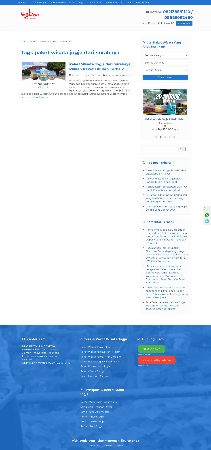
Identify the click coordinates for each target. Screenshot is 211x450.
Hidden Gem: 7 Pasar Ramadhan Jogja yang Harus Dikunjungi (167, 294)
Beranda (22, 2)
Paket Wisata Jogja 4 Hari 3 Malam (100, 361)
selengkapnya (39, 97)
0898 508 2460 (151, 349)
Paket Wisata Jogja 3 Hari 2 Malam (100, 356)
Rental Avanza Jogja (92, 421)
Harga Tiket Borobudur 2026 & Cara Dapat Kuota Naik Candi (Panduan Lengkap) (166, 240)
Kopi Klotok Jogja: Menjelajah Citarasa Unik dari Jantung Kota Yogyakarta (166, 305)
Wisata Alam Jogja (123, 75)
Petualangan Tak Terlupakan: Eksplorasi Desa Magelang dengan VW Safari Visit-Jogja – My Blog (166, 251)
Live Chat (28, 359)
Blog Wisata (142, 2)
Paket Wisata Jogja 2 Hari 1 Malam (100, 351)
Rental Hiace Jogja (91, 426)
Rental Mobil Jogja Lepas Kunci (98, 401)
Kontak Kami (184, 23)
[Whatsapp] (207, 215)
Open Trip (94, 2)
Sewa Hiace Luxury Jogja (95, 411)
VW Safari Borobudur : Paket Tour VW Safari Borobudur (165, 279)
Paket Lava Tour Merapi (94, 376)
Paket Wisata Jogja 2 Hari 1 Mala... (159, 119)
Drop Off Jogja (76, 2)
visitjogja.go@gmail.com (45, 356)
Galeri (128, 2)
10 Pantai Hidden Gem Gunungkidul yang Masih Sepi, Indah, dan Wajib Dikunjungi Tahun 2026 (166, 198)
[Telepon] (207, 221)
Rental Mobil (57, 2)
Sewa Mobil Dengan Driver (96, 406)
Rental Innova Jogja (92, 416)
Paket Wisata (39, 2)
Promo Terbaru (112, 2)
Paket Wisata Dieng (92, 371)
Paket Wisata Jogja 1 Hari (95, 346)
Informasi (110, 75)
